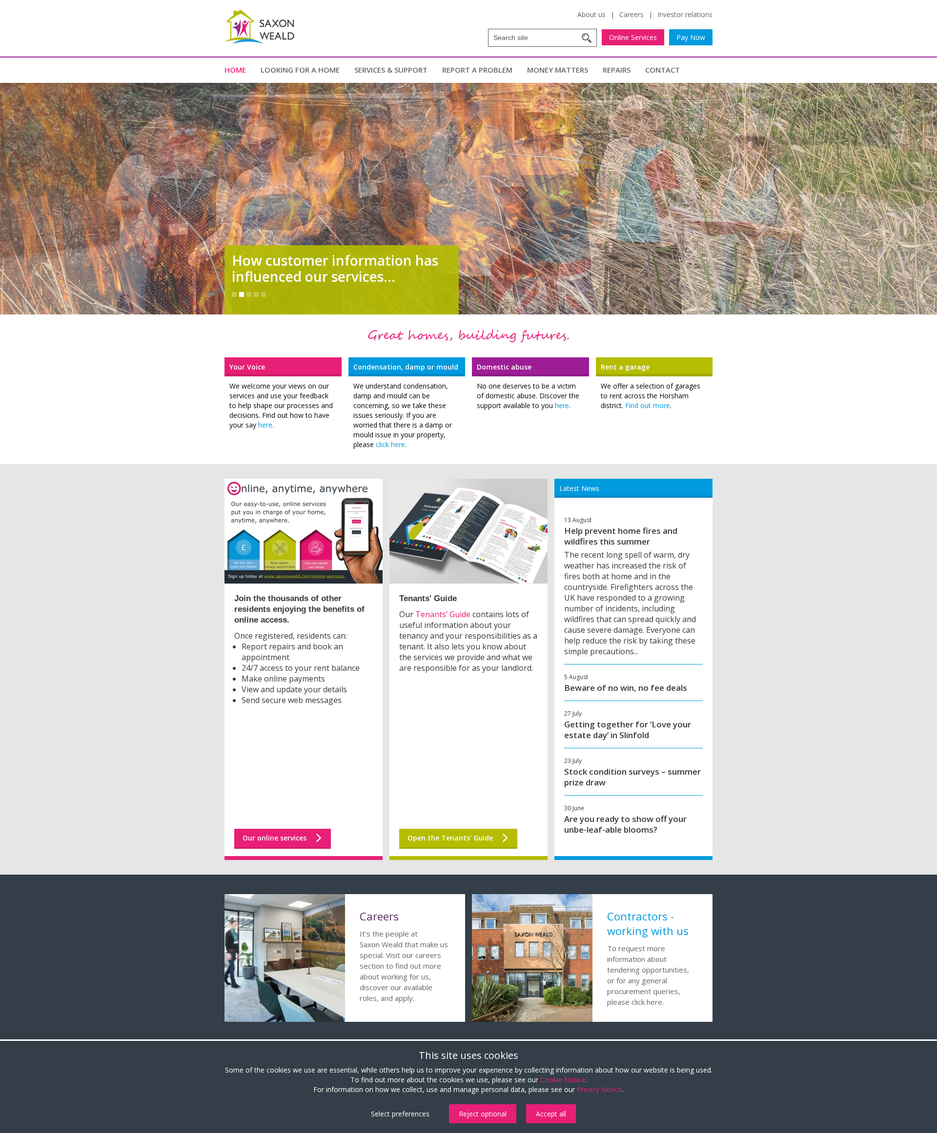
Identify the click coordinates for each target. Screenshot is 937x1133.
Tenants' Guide (428, 598)
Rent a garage (625, 366)
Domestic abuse (504, 366)
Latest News (579, 488)
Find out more (647, 405)
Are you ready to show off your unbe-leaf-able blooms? (625, 824)
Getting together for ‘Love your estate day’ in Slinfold (627, 730)
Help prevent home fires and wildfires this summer (620, 536)
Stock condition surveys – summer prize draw (632, 777)
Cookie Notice (562, 1079)
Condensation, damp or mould (405, 366)
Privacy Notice (599, 1089)
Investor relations (685, 14)
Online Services (633, 37)
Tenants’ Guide (442, 614)
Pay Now (690, 37)
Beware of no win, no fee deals (625, 687)
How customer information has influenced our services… (335, 268)
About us (591, 14)
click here (390, 444)
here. (266, 425)
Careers (631, 14)
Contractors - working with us (648, 923)
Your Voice (247, 366)
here (562, 405)
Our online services (274, 837)
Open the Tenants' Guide (450, 837)
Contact (662, 70)
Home (235, 70)
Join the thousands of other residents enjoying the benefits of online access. (299, 609)
